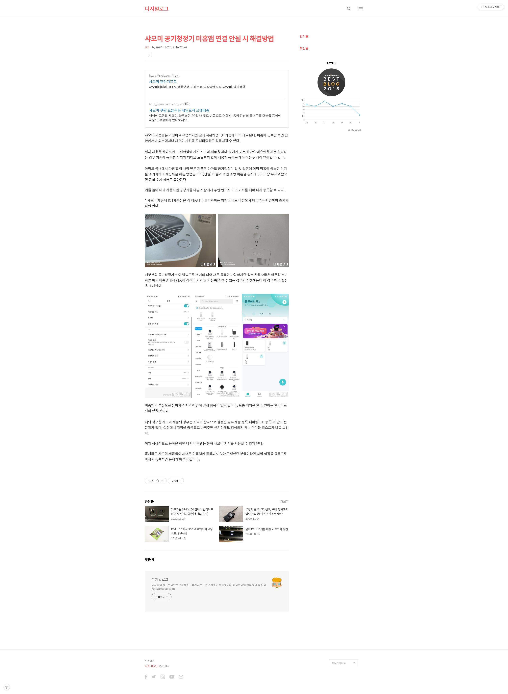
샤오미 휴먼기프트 (163, 81)
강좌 (147, 47)
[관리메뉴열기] (7, 687)
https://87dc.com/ (160, 75)
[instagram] (163, 677)
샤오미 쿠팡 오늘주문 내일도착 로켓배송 (179, 110)
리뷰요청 (149, 660)
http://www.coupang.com (166, 104)
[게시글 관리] (162, 481)
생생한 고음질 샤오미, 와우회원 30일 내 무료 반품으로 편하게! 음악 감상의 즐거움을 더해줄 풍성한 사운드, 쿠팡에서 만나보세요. (215, 117)
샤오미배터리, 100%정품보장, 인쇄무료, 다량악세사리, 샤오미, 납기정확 (197, 86)
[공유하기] (157, 481)
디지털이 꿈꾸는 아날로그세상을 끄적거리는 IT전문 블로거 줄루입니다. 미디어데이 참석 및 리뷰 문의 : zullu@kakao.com (209, 587)
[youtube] (171, 677)
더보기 (284, 501)
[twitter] (154, 677)
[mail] (181, 677)
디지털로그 (157, 9)
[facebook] (146, 677)
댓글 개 (150, 559)
